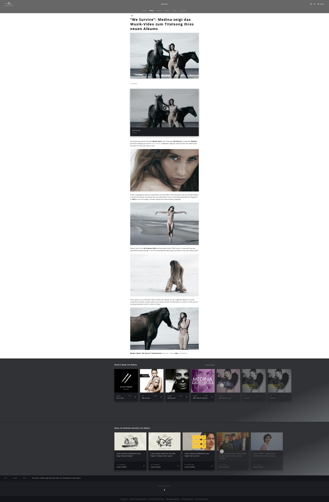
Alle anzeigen (210, 365)
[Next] (222, 385)
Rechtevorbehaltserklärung (138, 499)
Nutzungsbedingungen (173, 499)
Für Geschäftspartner (201, 499)
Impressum (124, 499)
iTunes (171, 353)
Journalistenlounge (187, 499)
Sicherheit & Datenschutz (156, 499)
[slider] (157, 125)
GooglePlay (183, 353)
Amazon (165, 353)
